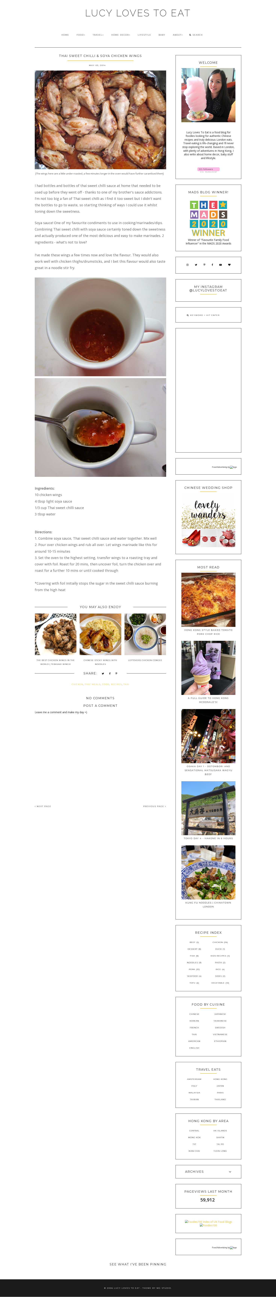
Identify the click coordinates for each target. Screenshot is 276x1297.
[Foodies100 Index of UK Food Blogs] (208, 1221)
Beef (192, 942)
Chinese (194, 1014)
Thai (126, 684)
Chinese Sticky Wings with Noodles (100, 662)
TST (194, 1144)
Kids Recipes (218, 956)
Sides (218, 976)
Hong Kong (220, 1079)
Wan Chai (194, 1151)
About (177, 35)
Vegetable (218, 983)
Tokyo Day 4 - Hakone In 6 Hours (208, 838)
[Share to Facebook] (110, 674)
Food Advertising (219, 467)
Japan (220, 1086)
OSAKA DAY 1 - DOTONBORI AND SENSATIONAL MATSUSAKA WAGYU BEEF (208, 770)
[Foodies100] (208, 1225)
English (194, 1048)
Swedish (220, 1027)
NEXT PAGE (43, 806)
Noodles (192, 962)
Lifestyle (144, 35)
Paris (220, 1092)
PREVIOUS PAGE (154, 806)
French (194, 1027)
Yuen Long (220, 1151)
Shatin (220, 1137)
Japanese (220, 1014)
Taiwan (194, 1099)
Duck (218, 949)
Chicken (77, 684)
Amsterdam (194, 1079)
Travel (97, 35)
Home (65, 35)
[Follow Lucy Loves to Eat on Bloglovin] (208, 171)
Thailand (220, 1099)
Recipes (116, 684)
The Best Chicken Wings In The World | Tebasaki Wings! (56, 662)
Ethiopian (220, 1041)
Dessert (193, 949)
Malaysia (194, 1092)
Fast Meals (92, 684)
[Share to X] (103, 674)
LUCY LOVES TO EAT (138, 13)
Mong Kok (194, 1137)
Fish (192, 956)
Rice (218, 969)
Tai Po (220, 1144)
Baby (162, 35)
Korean (194, 1021)
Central (194, 1130)
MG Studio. (164, 1288)
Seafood (192, 976)
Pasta (218, 962)
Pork (192, 969)
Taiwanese (220, 1021)
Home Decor (120, 35)
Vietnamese (220, 1034)
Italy (194, 1086)
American (194, 1041)
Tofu (192, 983)
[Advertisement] (208, 390)
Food (80, 35)
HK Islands (220, 1130)
